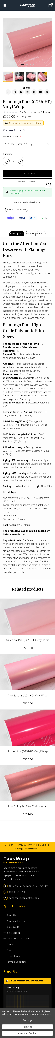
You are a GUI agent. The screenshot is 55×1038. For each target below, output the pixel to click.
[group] (8, 77)
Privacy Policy (13, 955)
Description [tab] (16, 233)
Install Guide (13, 926)
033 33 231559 (17, 891)
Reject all (27, 1026)
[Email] (40, 92)
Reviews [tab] (30, 233)
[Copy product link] (8, 92)
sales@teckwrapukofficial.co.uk (24, 897)
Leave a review (42, 112)
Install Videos (13, 932)
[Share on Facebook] (21, 92)
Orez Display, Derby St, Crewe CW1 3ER (28, 886)
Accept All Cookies (27, 1033)
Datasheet (33, 402)
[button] (22, 64)
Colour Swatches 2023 (18, 938)
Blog (9, 950)
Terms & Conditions (17, 961)
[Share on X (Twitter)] (34, 92)
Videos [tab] (41, 233)
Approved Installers (16, 921)
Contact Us (12, 944)
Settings (27, 1020)
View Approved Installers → (27, 848)
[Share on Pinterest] (27, 92)
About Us (11, 915)
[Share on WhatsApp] (14, 92)
